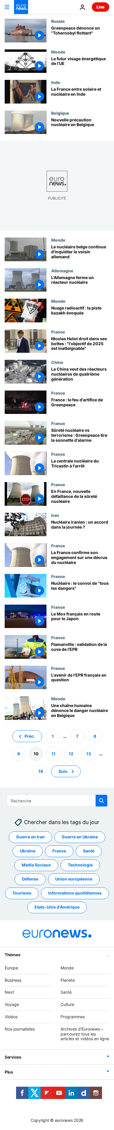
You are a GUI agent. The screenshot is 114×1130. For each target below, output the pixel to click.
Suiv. (63, 770)
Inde (55, 82)
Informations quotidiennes (75, 892)
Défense (30, 878)
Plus (9, 1071)
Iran (55, 515)
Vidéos (11, 1016)
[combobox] (57, 800)
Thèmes (12, 954)
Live (100, 6)
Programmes (73, 1016)
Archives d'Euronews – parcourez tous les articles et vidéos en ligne (85, 1033)
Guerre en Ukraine (80, 836)
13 (88, 753)
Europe (11, 967)
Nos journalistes (20, 1028)
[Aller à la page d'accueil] (21, 7)
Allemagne (62, 270)
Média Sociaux (36, 864)
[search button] (101, 800)
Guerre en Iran (30, 836)
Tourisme (21, 892)
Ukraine (27, 850)
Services (13, 1057)
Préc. (30, 735)
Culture (67, 1004)
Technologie (80, 864)
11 (53, 753)
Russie (58, 21)
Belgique (60, 113)
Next (9, 992)
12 (71, 753)
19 (40, 770)
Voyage (12, 1004)
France (58, 331)
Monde (58, 51)
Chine (57, 362)
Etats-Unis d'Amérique (57, 906)
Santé (88, 850)
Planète (68, 979)
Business (13, 979)
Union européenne (73, 878)
